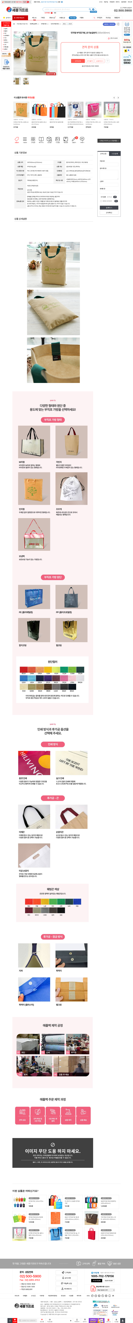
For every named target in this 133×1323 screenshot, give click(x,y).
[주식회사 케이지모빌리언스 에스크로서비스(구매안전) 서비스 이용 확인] (115, 1312)
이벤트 (82, 18)
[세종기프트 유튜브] (109, 1296)
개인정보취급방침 (52, 1295)
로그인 (100, 2)
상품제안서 (99, 61)
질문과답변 (123, 2)
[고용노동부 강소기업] (105, 1306)
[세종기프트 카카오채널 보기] (112, 1296)
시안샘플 (71, 1295)
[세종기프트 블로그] (92, 1296)
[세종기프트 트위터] (102, 1296)
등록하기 (109, 208)
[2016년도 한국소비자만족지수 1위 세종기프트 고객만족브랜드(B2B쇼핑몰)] (102, 1301)
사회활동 (25, 1295)
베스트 (34, 19)
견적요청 (78, 61)
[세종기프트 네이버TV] (95, 1296)
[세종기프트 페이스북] (99, 1296)
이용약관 (42, 1295)
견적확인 (109, 212)
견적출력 (90, 61)
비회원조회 (112, 2)
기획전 (43, 18)
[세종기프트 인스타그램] (105, 1296)
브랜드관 (62, 18)
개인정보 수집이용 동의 (107, 201)
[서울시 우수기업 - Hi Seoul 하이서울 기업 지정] (96, 1306)
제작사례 (79, 1295)
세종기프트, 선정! (47, 2)
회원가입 (106, 2)
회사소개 (130, 2)
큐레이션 (52, 18)
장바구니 (118, 2)
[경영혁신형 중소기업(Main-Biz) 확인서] (115, 1306)
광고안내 (63, 1295)
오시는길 (33, 1295)
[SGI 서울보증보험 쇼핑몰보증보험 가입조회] (100, 1312)
